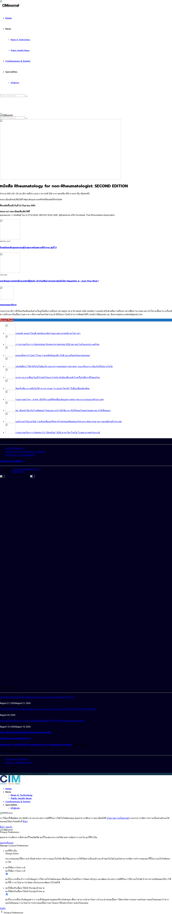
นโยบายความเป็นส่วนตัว (118, 818)
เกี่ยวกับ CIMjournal (14, 448)
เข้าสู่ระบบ (15, 82)
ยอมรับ (9, 827)
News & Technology (20, 39)
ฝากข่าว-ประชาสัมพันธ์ (11, 461)
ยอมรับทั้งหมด (6, 843)
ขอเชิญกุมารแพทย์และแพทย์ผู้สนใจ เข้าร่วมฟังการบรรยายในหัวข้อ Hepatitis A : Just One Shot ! (49, 281)
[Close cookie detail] (2, 913)
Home (8, 18)
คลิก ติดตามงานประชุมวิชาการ (15, 738)
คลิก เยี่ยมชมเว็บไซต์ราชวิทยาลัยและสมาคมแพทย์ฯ (25, 732)
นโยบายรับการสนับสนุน (16, 759)
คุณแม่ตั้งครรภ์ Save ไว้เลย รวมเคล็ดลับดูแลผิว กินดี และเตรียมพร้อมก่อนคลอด (42, 721)
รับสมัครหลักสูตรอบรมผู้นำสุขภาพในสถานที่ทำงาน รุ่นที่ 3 (28, 247)
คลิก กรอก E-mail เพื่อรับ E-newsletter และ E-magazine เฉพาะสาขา (36, 744)
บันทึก (3, 908)
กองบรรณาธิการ (8, 304)
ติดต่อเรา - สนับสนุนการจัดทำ (19, 762)
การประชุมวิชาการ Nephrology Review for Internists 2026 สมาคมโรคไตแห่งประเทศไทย (48, 709)
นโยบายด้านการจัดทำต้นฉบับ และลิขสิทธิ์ (24, 452)
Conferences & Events (17, 61)
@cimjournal (17, 472)
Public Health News (20, 50)
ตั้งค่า (25, 821)
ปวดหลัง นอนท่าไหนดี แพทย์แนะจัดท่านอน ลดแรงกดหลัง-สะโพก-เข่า (37, 697)
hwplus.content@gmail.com (26, 469)
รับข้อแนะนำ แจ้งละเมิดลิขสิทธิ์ (20, 455)
